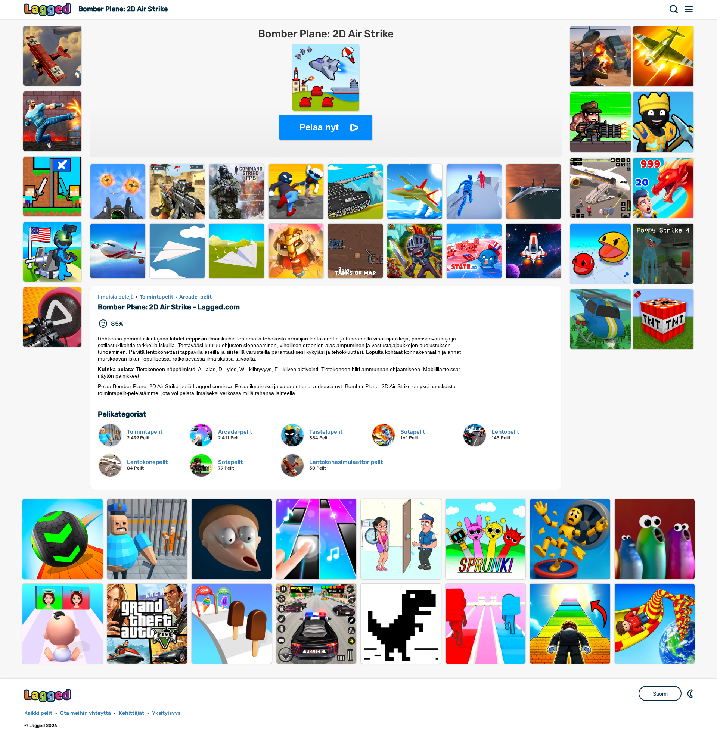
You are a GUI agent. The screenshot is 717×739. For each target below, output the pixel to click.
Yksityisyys (166, 713)
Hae (674, 9)
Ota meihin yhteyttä (85, 713)
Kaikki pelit (38, 713)
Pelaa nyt (319, 127)
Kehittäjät (131, 713)
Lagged (48, 9)
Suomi (660, 694)
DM (690, 693)
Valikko (689, 9)
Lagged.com (48, 695)
